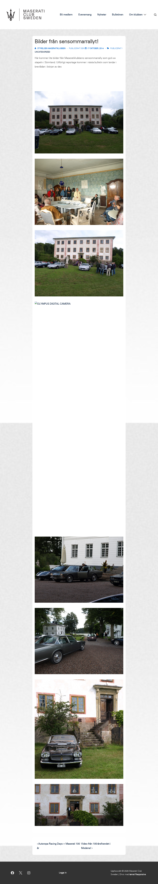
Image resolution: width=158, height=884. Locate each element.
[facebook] (12, 873)
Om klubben (136, 14)
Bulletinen (117, 14)
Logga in (63, 873)
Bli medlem (66, 14)
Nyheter (101, 14)
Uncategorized (42, 52)
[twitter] (21, 873)
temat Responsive (137, 874)
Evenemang (84, 14)
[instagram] (29, 873)
